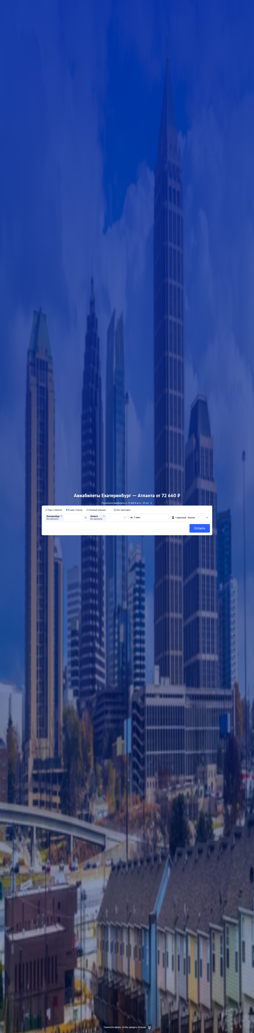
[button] (222, 4)
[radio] (53, 510)
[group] (64, 517)
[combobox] (65, 517)
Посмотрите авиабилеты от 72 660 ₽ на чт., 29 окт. (125, 503)
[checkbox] (122, 510)
